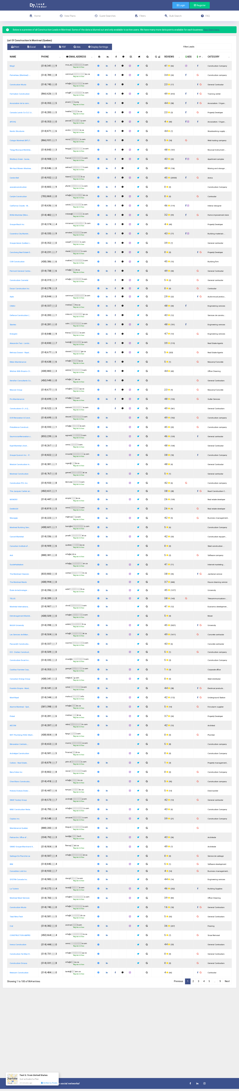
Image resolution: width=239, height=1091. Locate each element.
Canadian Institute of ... (20, 546)
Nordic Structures (17, 131)
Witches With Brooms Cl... (20, 371)
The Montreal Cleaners (19, 574)
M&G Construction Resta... (21, 809)
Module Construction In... (20, 464)
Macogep (14, 518)
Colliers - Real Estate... (19, 763)
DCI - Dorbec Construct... (20, 652)
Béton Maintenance (18, 362)
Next (227, 981)
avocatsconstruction (18, 187)
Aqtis (12, 297)
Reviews (169, 56)
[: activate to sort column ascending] (99, 56)
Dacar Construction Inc (19, 289)
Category (213, 56)
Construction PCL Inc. (19, 483)
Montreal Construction (19, 474)
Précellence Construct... (20, 427)
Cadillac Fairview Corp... (20, 670)
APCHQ (13, 122)
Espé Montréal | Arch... (19, 446)
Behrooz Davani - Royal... (20, 353)
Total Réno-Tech (16, 917)
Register (201, 5)
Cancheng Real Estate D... (20, 252)
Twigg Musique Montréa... (21, 150)
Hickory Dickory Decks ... (20, 791)
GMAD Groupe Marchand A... (22, 847)
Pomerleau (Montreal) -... (20, 75)
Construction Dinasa (18, 963)
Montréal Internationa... (19, 607)
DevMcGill (14, 509)
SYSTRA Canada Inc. (18, 879)
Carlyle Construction (18, 196)
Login (182, 5)
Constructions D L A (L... (20, 409)
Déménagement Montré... (20, 616)
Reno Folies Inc (16, 772)
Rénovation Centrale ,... (19, 744)
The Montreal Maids (18, 582)
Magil (12, 66)
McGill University (17, 625)
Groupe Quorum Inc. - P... (20, 455)
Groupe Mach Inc (17, 224)
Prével (12, 716)
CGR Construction (17, 262)
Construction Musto (18, 85)
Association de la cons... (20, 103)
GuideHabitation (16, 565)
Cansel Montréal (17, 537)
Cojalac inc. (15, 819)
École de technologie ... (19, 590)
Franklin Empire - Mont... (20, 688)
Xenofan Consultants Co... (21, 381)
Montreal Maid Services (20, 898)
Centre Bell (14, 178)
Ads (189, 56)
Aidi (11, 555)
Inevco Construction (18, 945)
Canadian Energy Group (20, 679)
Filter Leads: (189, 46)
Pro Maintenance (17, 399)
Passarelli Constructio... (20, 644)
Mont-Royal (14, 698)
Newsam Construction (19, 973)
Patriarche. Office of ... (19, 837)
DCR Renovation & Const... (20, 418)
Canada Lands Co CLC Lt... (21, 113)
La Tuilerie (14, 889)
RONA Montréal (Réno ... (20, 215)
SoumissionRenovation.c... (21, 436)
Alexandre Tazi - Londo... (20, 343)
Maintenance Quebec (19, 828)
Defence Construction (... (20, 315)
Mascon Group (16, 390)
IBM (11, 864)
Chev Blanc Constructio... (20, 782)
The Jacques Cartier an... (20, 491)
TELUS (12, 599)
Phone (45, 56)
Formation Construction (20, 94)
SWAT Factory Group (18, 800)
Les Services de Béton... (19, 635)
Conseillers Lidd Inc (18, 871)
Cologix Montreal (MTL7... (20, 140)
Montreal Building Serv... (20, 527)
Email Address (77, 56)
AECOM (13, 726)
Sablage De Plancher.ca (20, 856)
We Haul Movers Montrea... (21, 168)
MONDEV (13, 499)
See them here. (212, 29)
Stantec (13, 325)
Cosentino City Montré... (20, 234)
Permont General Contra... (21, 271)
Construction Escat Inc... (20, 660)
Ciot (11, 926)
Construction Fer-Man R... (20, 954)
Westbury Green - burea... (20, 159)
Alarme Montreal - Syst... (20, 707)
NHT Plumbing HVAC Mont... (22, 735)
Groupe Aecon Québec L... (20, 243)
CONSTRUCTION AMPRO (20, 935)
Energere (13, 334)
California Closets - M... (19, 206)
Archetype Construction (19, 753)
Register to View (78, 67)
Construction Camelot (19, 280)
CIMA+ (12, 306)
